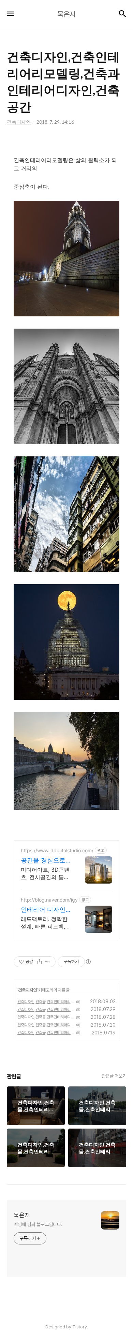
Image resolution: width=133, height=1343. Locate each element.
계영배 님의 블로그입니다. (38, 1224)
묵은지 (22, 1215)
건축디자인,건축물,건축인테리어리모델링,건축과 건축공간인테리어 (45, 1001)
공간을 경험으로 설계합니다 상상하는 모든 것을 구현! (45, 861)
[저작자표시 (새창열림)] (88, 961)
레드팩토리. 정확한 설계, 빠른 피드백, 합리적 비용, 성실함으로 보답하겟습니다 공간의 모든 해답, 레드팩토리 (46, 922)
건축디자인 (27, 989)
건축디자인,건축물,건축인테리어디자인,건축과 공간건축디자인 (45, 1017)
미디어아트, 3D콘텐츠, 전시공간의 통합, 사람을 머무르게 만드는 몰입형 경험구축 (46, 873)
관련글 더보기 (114, 1076)
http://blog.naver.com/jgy (49, 900)
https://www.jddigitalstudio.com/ (57, 850)
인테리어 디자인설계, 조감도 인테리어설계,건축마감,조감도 (45, 910)
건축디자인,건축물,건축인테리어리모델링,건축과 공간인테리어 (45, 1009)
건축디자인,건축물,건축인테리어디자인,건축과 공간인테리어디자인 (45, 1025)
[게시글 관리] (48, 962)
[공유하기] (39, 962)
